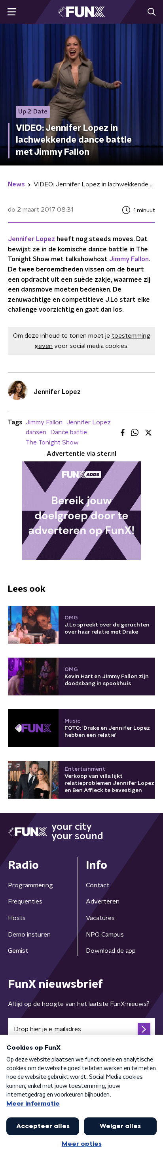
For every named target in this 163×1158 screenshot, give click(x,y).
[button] (11, 12)
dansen (36, 432)
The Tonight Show (52, 442)
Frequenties (25, 901)
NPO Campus (105, 934)
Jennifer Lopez (31, 239)
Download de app (111, 951)
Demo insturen (29, 934)
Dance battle (68, 432)
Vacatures (100, 918)
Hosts (17, 918)
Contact (97, 885)
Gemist (18, 951)
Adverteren (102, 901)
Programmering (30, 885)
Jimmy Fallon (129, 259)
